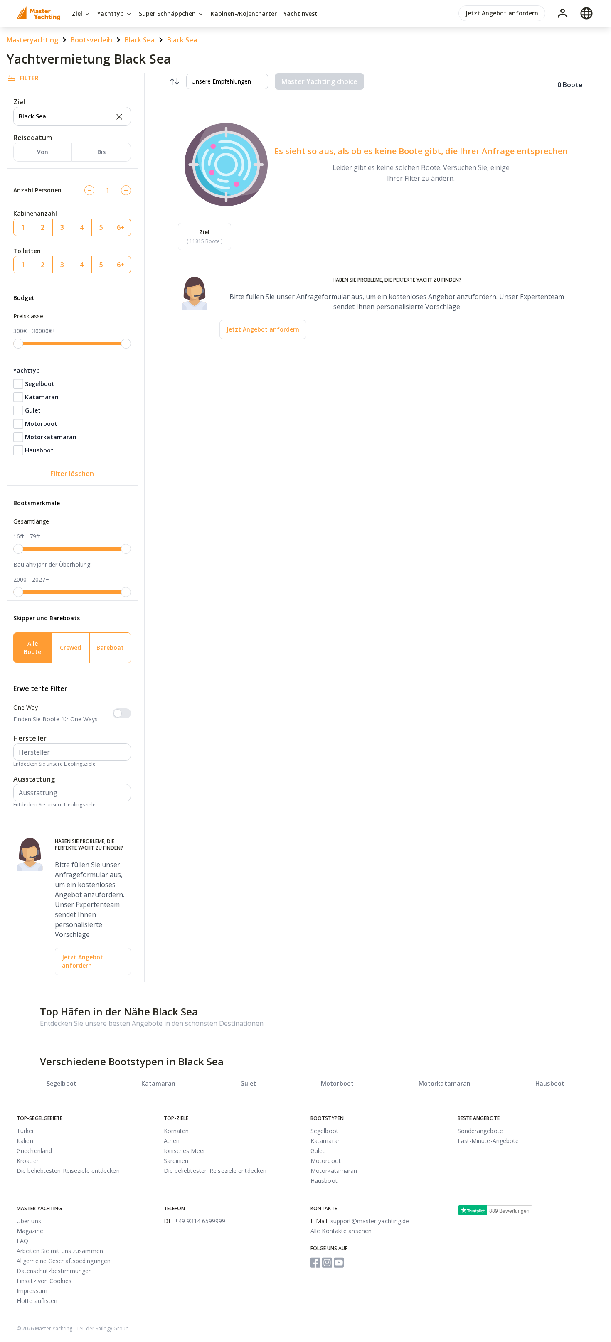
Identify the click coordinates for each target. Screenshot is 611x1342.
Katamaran (42, 397)
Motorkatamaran (50, 437)
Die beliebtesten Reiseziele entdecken (68, 1171)
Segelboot (39, 384)
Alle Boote (32, 647)
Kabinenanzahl (35, 213)
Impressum (32, 1291)
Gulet (33, 410)
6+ (121, 227)
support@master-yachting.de (359, 1221)
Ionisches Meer (184, 1151)
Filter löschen (72, 473)
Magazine (30, 1231)
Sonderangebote (480, 1131)
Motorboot (41, 424)
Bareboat (110, 647)
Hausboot (39, 450)
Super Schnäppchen (168, 13)
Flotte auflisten (37, 1301)
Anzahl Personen (37, 190)
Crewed (70, 647)
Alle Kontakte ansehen (341, 1231)
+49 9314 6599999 (195, 1221)
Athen (172, 1141)
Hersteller (30, 738)
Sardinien (176, 1161)
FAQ (22, 1241)
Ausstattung (34, 779)
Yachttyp (111, 13)
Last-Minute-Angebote (488, 1141)
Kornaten (176, 1131)
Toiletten (27, 251)
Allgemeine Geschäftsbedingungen (64, 1261)
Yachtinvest (300, 13)
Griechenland (34, 1151)
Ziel (78, 13)
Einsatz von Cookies (44, 1281)
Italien (25, 1141)
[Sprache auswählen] (586, 13)
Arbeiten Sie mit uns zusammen (60, 1251)
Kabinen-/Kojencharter (244, 13)
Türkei (25, 1131)
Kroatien (28, 1161)
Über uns (29, 1221)
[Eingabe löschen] (118, 116)
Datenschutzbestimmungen (54, 1271)
